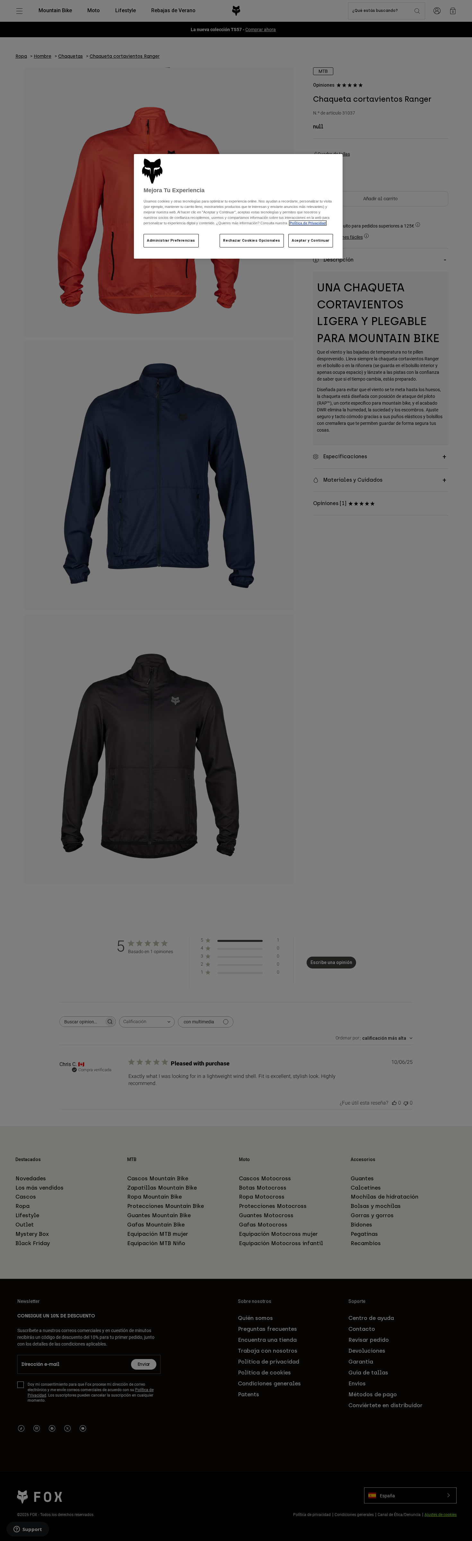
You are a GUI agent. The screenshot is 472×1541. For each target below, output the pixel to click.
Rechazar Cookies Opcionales (251, 240)
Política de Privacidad (308, 223)
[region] (238, 206)
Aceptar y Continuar (310, 240)
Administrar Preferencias (171, 240)
